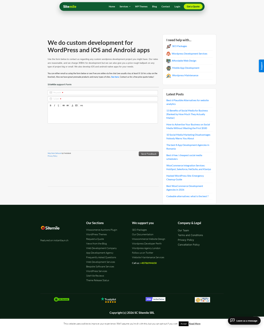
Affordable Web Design (184, 60)
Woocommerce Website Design (148, 238)
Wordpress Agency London (146, 248)
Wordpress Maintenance (185, 75)
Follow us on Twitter (142, 252)
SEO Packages (179, 46)
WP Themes (141, 6)
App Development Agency (99, 252)
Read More (194, 323)
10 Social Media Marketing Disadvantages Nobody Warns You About (188, 136)
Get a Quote (193, 6)
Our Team (183, 230)
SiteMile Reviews (95, 275)
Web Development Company (101, 248)
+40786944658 (148, 262)
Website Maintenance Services (148, 257)
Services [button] (124, 6)
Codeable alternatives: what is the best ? (187, 196)
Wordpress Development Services (189, 53)
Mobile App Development (185, 67)
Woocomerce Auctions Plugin (101, 229)
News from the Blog (96, 243)
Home (112, 6)
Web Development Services (100, 261)
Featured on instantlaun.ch (54, 240)
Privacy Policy (186, 239)
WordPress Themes (96, 234)
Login (177, 6)
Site (69, 6)
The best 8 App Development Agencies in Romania (187, 146)
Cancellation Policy (189, 244)
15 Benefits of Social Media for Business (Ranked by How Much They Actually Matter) (187, 114)
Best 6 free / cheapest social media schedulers (184, 157)
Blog (154, 6)
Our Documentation (142, 234)
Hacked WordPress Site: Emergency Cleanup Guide (185, 177)
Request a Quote (95, 238)
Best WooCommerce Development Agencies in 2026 (184, 187)
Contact (165, 6)
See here (115, 77)
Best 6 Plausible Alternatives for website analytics (187, 102)
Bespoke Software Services (100, 266)
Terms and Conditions (190, 235)
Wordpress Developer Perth (147, 243)
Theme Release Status (97, 280)
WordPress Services (96, 271)
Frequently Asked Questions (101, 257)
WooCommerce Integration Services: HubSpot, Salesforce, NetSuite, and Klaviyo (188, 167)
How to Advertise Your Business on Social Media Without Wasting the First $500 (188, 126)
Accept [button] (184, 323)
